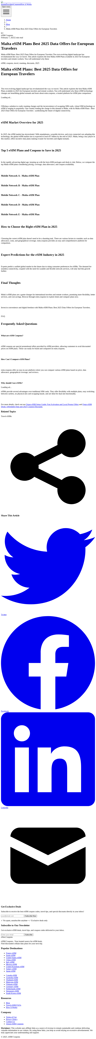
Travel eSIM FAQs (13, 1005)
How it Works (26, 4)
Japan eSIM (10, 971)
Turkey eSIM (11, 969)
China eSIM (11, 960)
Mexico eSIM (11, 964)
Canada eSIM (11, 975)
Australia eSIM (12, 978)
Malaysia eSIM (12, 982)
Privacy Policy (12, 1019)
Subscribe (28, 935)
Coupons (16, 4)
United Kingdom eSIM (15, 967)
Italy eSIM (10, 962)
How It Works (11, 1007)
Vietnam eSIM (12, 984)
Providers (9, 4)
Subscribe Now (30, 916)
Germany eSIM (12, 987)
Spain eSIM (10, 955)
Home (3, 4)
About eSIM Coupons (15, 1024)
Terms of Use (11, 1017)
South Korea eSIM (13, 993)
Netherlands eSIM (13, 989)
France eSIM (11, 953)
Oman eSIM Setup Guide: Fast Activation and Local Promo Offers (52, 404)
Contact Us (10, 1022)
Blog (8, 24)
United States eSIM (13, 958)
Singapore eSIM (12, 991)
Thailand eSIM (12, 980)
